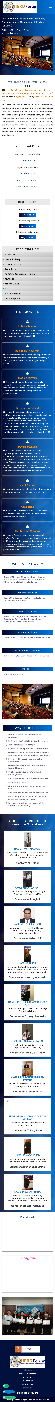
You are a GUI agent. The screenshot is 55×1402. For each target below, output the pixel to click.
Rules (7, 288)
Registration (27, 214)
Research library (12, 259)
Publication (27, 1381)
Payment (27, 1377)
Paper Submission (13, 264)
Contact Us (27, 1384)
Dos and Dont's (12, 283)
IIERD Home (10, 254)
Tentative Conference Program (20, 274)
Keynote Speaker (13, 298)
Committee (10, 269)
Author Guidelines (13, 293)
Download (9, 279)
